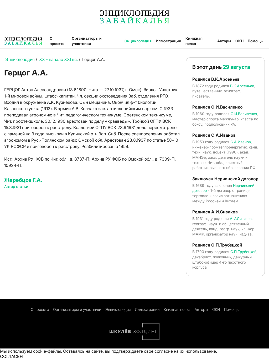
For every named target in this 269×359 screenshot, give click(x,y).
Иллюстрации (168, 41)
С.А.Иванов (240, 142)
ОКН (239, 41)
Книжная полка (194, 41)
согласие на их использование (185, 351)
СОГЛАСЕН (11, 356)
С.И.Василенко (244, 113)
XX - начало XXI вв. (58, 59)
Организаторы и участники (87, 41)
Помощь (255, 41)
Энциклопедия (138, 41)
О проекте (57, 41)
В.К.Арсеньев (242, 86)
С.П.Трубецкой (243, 251)
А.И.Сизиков (241, 218)
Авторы (224, 41)
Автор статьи (16, 186)
